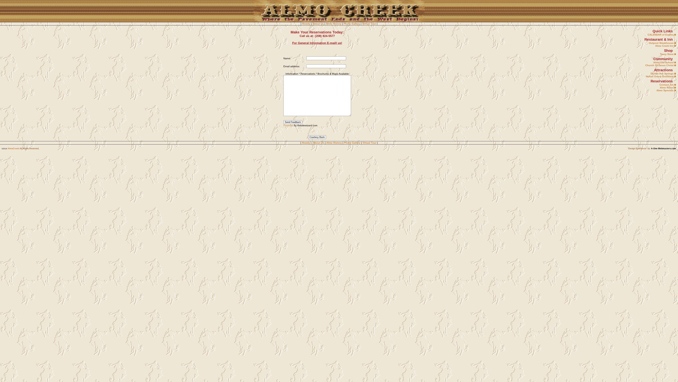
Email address (291, 66)
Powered (288, 125)
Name (286, 58)
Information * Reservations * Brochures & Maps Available (316, 73)
